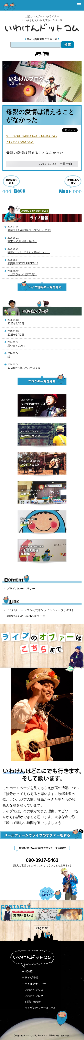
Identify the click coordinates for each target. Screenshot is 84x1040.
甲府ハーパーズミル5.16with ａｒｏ (29, 252)
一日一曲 (66, 163)
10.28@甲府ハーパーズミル (24, 367)
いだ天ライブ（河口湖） (22, 274)
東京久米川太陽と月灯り (22, 241)
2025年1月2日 (16, 323)
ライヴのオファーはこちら (40, 1007)
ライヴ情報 (31, 977)
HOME (29, 971)
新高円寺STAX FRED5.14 (23, 263)
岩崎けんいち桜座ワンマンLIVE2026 (29, 230)
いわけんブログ (34, 995)
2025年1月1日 (16, 334)
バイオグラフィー (35, 983)
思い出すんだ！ (17, 345)
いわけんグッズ (34, 989)
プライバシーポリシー (21, 588)
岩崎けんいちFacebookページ (26, 616)
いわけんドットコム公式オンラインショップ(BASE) (40, 610)
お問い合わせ (33, 1001)
